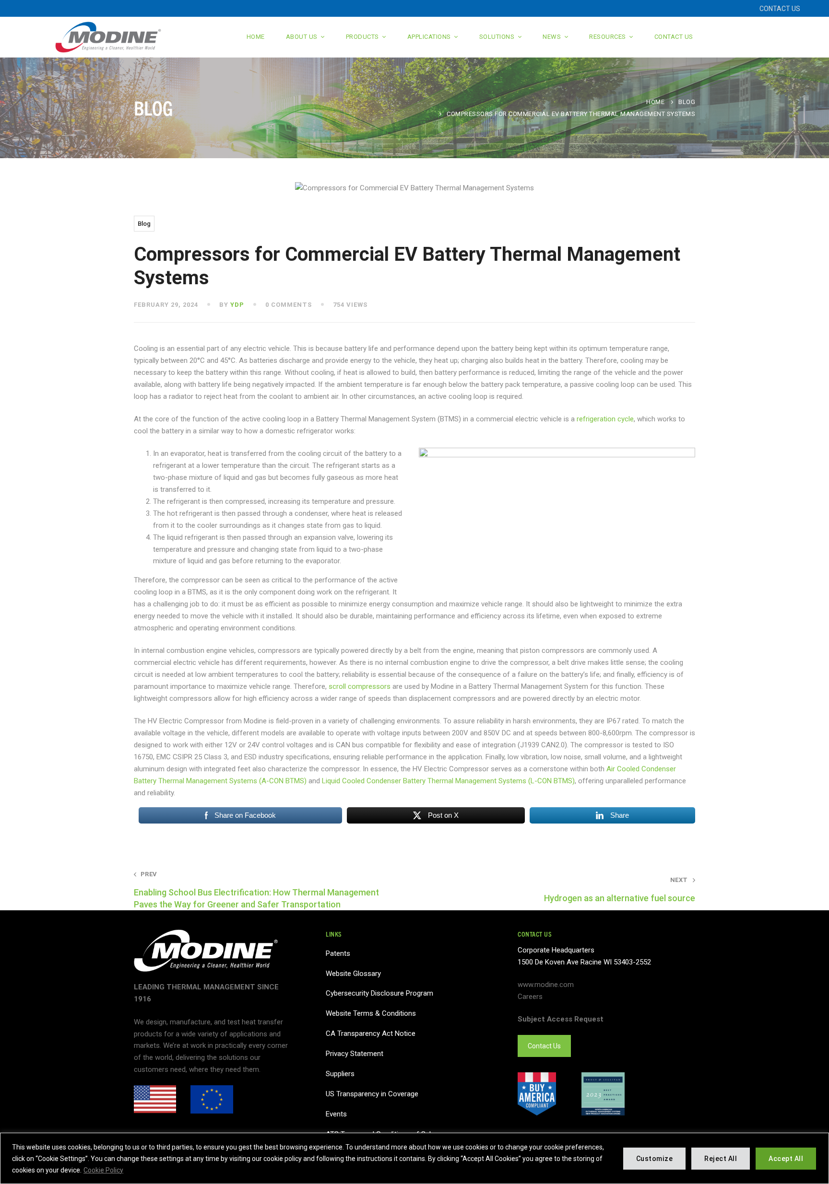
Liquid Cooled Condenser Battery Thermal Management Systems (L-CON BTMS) (448, 781)
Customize (654, 1158)
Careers (530, 996)
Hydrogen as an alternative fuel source (619, 889)
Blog (686, 101)
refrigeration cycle (605, 419)
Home (655, 101)
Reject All (720, 1158)
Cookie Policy (103, 1170)
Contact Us (544, 1046)
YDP (237, 304)
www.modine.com (546, 984)
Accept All (786, 1158)
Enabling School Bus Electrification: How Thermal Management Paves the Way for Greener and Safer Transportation (256, 890)
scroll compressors (360, 686)
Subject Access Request (561, 1019)
